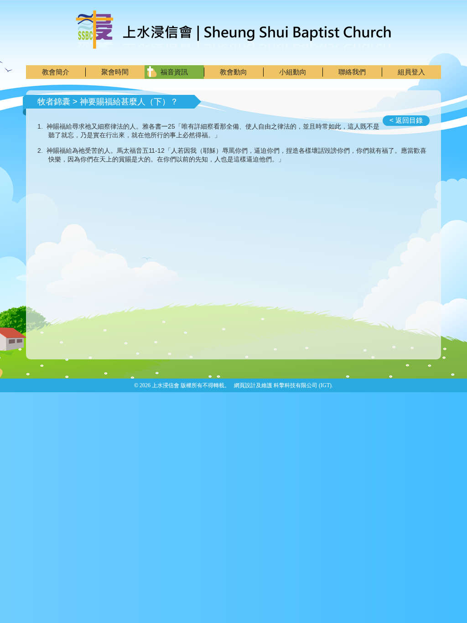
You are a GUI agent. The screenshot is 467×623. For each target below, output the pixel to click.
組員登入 (411, 72)
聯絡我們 (352, 72)
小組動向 (292, 72)
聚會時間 (115, 72)
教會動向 (233, 72)
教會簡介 (55, 72)
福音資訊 (174, 72)
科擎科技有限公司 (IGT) (303, 385)
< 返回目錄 (406, 120)
